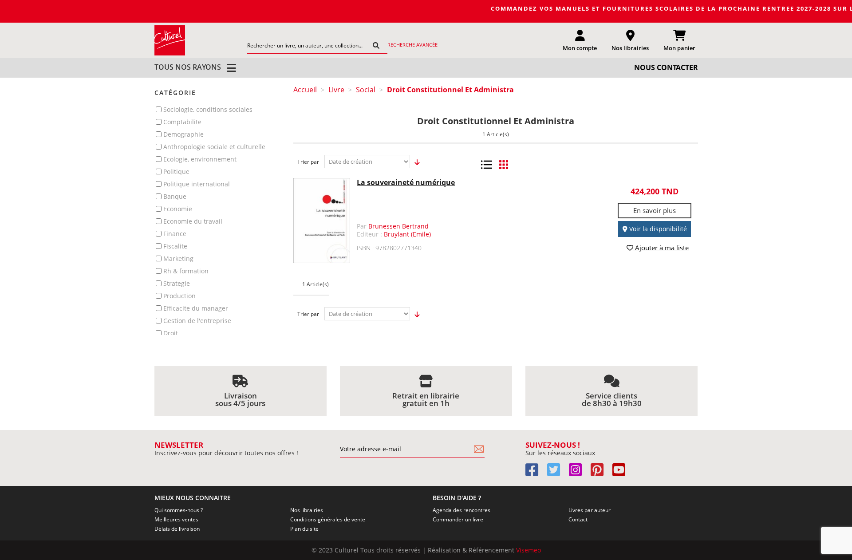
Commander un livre (458, 519)
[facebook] (535, 473)
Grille (503, 164)
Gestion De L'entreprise (197, 320)
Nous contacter (666, 67)
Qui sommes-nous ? (178, 510)
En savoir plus (654, 210)
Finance (174, 233)
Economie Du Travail (192, 221)
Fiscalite (175, 246)
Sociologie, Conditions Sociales (207, 109)
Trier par (308, 162)
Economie (177, 209)
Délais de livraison (177, 528)
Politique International (196, 184)
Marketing (178, 258)
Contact (578, 519)
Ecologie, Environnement (200, 159)
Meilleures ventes (176, 519)
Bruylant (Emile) (407, 234)
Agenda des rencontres (461, 510)
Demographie (183, 134)
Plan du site (304, 528)
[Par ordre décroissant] (414, 162)
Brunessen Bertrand (398, 226)
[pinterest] (601, 473)
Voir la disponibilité (657, 229)
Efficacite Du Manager (195, 308)
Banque (174, 196)
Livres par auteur (589, 510)
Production (179, 296)
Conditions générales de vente (327, 519)
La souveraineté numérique (406, 182)
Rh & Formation (186, 271)
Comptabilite (182, 122)
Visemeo (528, 550)
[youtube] (622, 473)
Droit (170, 333)
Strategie (176, 283)
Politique (176, 171)
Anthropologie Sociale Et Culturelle (214, 146)
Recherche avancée (412, 44)
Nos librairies (306, 510)
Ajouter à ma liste (661, 248)
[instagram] (579, 473)
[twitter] (557, 473)
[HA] (169, 40)
